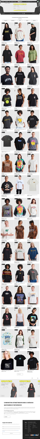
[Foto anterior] (1, 31)
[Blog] (25, 435)
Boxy (20, 20)
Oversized (12, 20)
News (15, 1)
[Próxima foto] (12, 31)
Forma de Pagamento (29, 428)
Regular (5, 20)
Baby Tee (34, 20)
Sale (17, 1)
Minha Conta (25, 424)
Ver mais (19, 374)
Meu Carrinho (26, 428)
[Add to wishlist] (21, 85)
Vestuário (3, 1)
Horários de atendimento (34, 425)
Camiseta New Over (21, 412)
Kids (9, 1)
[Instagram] (26, 435)
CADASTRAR (11, 433)
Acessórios (6, 1)
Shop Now (2, 395)
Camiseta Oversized (9, 411)
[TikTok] (29, 435)
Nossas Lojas (29, 431)
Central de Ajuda (30, 423)
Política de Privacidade (29, 430)
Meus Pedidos (26, 426)
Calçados (12, 1)
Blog (28, 432)
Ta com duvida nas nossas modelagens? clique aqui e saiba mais (20, 17)
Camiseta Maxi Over (16, 412)
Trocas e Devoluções (29, 426)
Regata (27, 20)
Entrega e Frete (30, 424)
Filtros (2, 13)
